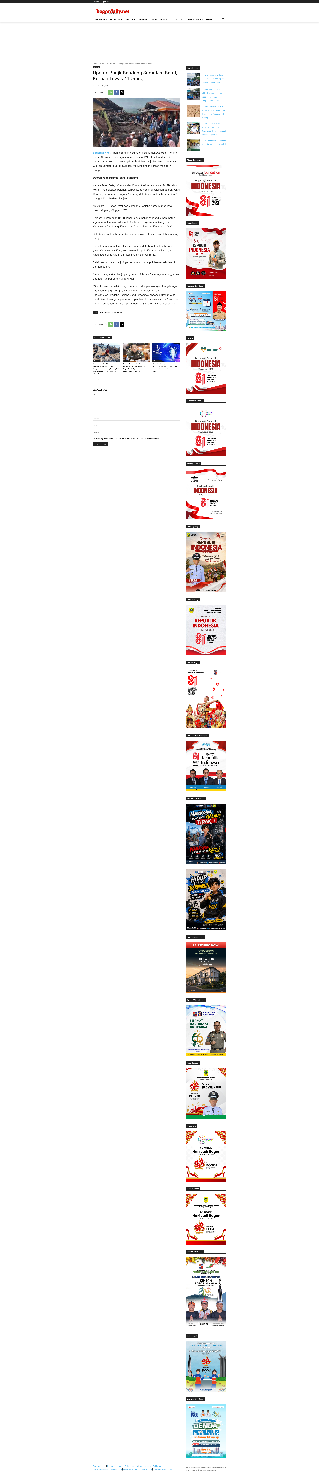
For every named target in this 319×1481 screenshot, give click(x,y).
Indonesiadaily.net (115, 1466)
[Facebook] (116, 92)
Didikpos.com (116, 1469)
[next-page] (98, 379)
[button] (223, 19)
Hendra (97, 86)
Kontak (206, 1470)
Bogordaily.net (99, 1466)
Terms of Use (197, 1470)
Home (95, 64)
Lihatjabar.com (145, 1469)
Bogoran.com (145, 1466)
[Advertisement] (159, 41)
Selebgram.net (131, 1466)
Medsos (213, 1470)
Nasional (102, 64)
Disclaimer (215, 1467)
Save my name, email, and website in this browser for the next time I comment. (128, 438)
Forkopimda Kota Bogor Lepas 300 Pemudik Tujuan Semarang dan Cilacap (213, 79)
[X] (122, 92)
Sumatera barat (117, 312)
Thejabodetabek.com (162, 1469)
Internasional (157, 361)
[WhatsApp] (110, 92)
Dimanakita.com (130, 1469)
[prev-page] (94, 379)
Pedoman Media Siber (201, 1467)
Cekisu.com (158, 1466)
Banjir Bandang (105, 312)
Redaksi (189, 1467)
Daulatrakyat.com (100, 1469)
